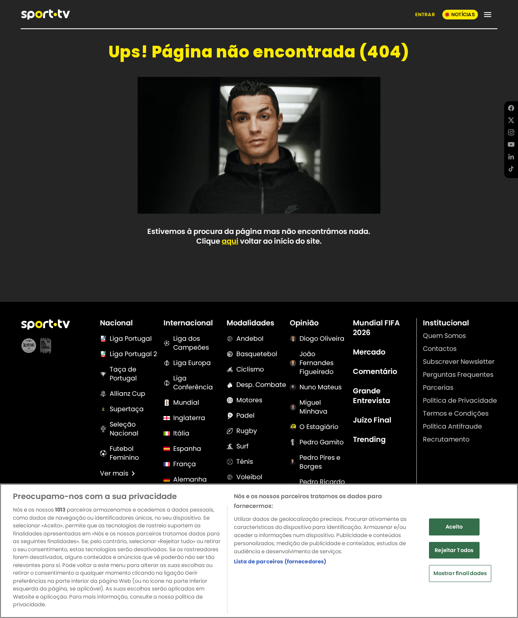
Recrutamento (446, 439)
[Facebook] (511, 109)
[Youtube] (511, 146)
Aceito (454, 527)
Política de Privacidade (460, 400)
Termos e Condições (455, 413)
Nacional (116, 323)
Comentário (375, 371)
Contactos (439, 348)
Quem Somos (444, 335)
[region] (259, 551)
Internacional (188, 323)
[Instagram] (511, 133)
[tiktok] (511, 170)
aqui (230, 241)
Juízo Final (372, 420)
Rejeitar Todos (454, 550)
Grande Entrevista (371, 396)
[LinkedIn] (511, 158)
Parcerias (438, 387)
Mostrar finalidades (460, 573)
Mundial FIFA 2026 (376, 328)
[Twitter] (511, 121)
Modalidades (250, 323)
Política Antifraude (452, 426)
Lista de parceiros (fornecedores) (280, 561)
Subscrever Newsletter (459, 361)
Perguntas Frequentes (458, 374)
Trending (369, 439)
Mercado (369, 352)
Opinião (304, 323)
